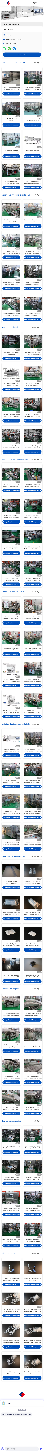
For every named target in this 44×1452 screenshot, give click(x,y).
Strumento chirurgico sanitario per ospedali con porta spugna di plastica (11, 1279)
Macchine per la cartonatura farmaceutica (11, 353)
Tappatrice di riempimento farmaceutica (11, 649)
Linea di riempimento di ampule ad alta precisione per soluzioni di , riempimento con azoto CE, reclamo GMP (32, 812)
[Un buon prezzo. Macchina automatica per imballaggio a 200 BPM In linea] (11, 373)
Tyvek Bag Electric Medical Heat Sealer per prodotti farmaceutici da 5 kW (11, 1209)
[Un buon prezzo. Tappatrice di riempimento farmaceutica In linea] (11, 637)
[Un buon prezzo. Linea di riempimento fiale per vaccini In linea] (33, 209)
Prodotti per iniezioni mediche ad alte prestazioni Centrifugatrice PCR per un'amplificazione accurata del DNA (32, 1373)
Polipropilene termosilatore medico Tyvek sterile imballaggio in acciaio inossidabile (32, 1178)
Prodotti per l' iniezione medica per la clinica (32, 1279)
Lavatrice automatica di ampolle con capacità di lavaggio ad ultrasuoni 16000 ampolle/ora (32, 1015)
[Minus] (41, 1403)
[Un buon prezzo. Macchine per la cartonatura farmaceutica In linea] (11, 342)
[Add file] (2, 1448)
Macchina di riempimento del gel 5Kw (33, 649)
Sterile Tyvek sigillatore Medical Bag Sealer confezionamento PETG (11, 1147)
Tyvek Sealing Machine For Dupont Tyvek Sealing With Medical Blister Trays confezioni (32, 1147)
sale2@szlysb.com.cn (14, 39)
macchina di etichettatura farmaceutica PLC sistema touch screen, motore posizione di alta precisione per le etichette (33, 517)
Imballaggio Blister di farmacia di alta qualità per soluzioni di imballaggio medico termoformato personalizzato (11, 913)
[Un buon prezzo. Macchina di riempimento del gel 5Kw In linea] (33, 637)
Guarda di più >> (37, 62)
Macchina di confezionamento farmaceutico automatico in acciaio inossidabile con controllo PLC (11, 416)
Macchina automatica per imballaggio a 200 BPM (11, 384)
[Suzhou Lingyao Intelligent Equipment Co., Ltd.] (8, 3)
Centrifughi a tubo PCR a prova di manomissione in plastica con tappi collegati (11, 1342)
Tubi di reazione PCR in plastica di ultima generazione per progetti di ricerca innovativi (11, 1310)
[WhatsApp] (4, 49)
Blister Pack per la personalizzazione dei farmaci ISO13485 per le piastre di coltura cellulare (11, 945)
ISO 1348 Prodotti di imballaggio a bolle (11, 882)
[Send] (41, 1448)
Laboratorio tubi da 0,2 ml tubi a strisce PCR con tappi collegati (11, 1373)
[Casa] (22, 1397)
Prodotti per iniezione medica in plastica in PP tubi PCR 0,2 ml (32, 1310)
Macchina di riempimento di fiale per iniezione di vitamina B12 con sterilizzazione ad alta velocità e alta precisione (32, 844)
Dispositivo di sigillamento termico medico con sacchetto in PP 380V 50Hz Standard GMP (11, 1178)
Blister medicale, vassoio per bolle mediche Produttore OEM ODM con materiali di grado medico (32, 882)
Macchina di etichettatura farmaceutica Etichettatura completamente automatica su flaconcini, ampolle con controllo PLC (11, 579)
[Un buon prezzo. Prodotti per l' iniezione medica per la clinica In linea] (33, 1268)
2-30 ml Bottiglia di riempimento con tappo (11, 120)
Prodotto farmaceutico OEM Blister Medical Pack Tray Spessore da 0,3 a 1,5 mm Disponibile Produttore (32, 976)
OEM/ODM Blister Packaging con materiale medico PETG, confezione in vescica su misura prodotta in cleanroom (11, 976)
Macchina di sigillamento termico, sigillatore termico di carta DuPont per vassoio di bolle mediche (33, 1209)
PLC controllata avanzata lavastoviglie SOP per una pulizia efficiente (11, 1046)
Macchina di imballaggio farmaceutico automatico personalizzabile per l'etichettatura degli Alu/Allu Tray (32, 384)
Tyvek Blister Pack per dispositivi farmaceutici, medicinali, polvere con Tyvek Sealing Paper (32, 945)
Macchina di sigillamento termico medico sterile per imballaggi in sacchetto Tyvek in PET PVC (32, 1241)
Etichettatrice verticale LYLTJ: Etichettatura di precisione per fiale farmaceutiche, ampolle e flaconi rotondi (32, 548)
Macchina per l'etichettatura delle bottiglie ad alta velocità (11, 485)
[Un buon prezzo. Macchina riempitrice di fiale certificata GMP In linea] (11, 209)
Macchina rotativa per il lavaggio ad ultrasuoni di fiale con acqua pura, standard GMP (32, 1077)
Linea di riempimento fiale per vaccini (32, 221)
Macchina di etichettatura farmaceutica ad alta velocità (33, 485)
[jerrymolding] (14, 49)
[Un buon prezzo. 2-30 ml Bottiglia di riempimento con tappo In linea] (11, 108)
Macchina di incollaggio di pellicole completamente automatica (32, 353)
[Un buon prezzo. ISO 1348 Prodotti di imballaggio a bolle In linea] (11, 871)
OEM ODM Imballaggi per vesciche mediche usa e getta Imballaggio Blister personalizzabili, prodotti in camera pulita (32, 913)
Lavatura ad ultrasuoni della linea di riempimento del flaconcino (32, 120)
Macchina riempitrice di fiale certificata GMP (11, 221)
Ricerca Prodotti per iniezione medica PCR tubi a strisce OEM (32, 1341)
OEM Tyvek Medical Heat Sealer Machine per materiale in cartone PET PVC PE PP (11, 1241)
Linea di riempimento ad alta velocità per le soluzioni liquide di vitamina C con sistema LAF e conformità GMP (11, 844)
